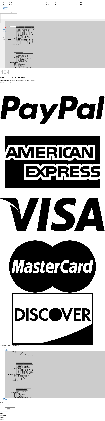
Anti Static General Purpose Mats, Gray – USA (24, 40)
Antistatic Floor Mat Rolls (18, 57)
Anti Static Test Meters (18, 65)
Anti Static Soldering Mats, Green (20, 49)
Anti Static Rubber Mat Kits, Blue (22, 35)
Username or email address (5, 404)
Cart (3, 8)
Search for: (7, 26)
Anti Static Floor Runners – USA (22, 60)
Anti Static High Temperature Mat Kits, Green (24, 34)
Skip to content (3, 5)
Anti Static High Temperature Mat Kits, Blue (24, 32)
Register (2, 419)
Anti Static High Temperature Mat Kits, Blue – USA (25, 28)
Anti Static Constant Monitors (19, 64)
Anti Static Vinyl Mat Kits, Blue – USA (23, 30)
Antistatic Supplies (14, 62)
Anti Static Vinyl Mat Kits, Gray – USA (23, 31)
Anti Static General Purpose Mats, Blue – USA (24, 39)
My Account (5, 7)
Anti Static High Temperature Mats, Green (21, 46)
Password (2, 406)
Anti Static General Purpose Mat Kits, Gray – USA (25, 27)
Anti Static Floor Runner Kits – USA (22, 55)
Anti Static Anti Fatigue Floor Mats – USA (23, 58)
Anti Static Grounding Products (19, 66)
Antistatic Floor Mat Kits (18, 52)
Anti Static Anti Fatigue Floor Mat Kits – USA (24, 53)
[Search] (5, 27)
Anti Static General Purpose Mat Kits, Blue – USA (25, 26)
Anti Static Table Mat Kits (18, 22)
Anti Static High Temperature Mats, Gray (21, 45)
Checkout (5, 9)
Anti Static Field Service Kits (21, 25)
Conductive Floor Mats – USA (21, 61)
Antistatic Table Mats (15, 21)
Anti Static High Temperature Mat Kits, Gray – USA (25, 29)
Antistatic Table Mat (17, 38)
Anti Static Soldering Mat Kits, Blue (22, 36)
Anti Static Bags (17, 63)
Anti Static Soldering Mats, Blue (19, 48)
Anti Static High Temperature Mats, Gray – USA (25, 42)
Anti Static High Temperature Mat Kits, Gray (24, 33)
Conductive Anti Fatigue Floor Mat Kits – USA (22, 67)
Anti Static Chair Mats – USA (21, 59)
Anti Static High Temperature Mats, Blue (23, 43)
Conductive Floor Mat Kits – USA (22, 56)
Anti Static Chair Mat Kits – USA (22, 54)
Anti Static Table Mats (20, 23)
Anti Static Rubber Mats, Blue (19, 47)
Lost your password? (4, 411)
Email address (3, 415)
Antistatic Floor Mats (15, 51)
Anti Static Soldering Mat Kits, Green (23, 37)
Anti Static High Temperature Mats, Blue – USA (24, 41)
